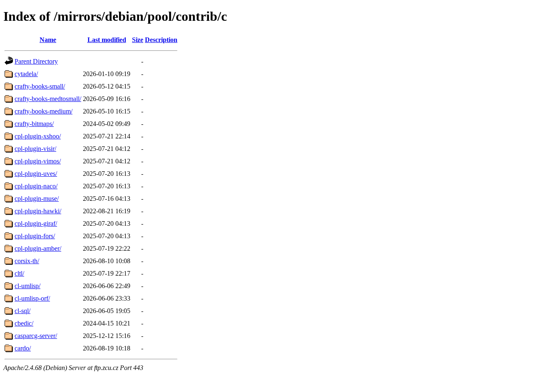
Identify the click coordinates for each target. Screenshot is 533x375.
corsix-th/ (27, 260)
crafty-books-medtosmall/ (48, 98)
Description (161, 39)
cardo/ (23, 348)
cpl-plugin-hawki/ (38, 211)
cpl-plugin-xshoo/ (38, 136)
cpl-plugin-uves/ (36, 173)
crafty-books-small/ (40, 86)
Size (137, 39)
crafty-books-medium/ (43, 111)
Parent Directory (36, 61)
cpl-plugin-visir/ (35, 148)
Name (48, 39)
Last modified (106, 39)
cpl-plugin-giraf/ (36, 223)
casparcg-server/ (36, 335)
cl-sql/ (22, 310)
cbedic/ (24, 323)
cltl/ (19, 273)
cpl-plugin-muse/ (37, 198)
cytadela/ (26, 73)
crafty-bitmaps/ (34, 123)
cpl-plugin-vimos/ (38, 161)
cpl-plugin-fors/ (35, 235)
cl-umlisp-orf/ (32, 298)
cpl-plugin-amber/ (38, 248)
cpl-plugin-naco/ (36, 186)
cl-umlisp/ (27, 285)
